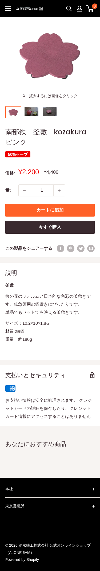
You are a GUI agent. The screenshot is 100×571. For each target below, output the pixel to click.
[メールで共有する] (91, 248)
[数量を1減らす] (24, 190)
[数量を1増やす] (59, 190)
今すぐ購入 (50, 227)
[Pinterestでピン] (70, 248)
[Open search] (69, 9)
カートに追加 (50, 210)
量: (8, 190)
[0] (90, 8)
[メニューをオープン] (8, 8)
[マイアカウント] (79, 9)
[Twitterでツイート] (81, 248)
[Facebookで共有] (60, 248)
